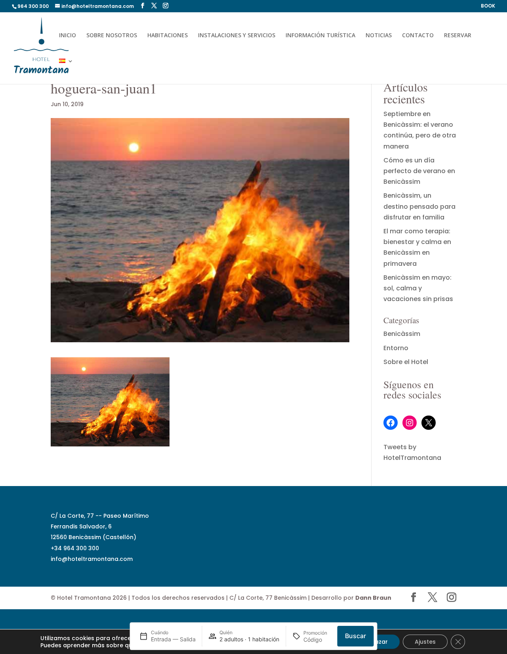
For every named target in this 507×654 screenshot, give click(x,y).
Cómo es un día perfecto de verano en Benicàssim (419, 171)
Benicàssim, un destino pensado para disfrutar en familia (419, 206)
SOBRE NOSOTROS (111, 35)
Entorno (395, 348)
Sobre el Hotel (405, 361)
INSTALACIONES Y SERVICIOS (236, 35)
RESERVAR (457, 35)
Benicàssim (401, 333)
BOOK (488, 6)
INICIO (67, 35)
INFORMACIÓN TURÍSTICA (320, 35)
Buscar (355, 636)
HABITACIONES (167, 35)
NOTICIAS (379, 35)
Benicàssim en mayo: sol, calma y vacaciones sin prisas (418, 288)
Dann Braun (373, 598)
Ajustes (425, 642)
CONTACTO (418, 35)
